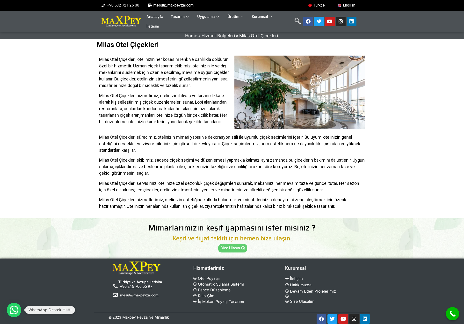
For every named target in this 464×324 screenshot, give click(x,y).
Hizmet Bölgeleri (218, 35)
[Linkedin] (351, 21)
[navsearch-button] (298, 21)
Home (191, 35)
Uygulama (206, 16)
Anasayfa (154, 16)
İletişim (152, 26)
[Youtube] (330, 21)
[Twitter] (319, 21)
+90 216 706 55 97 (136, 286)
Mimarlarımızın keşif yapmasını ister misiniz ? (232, 228)
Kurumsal (260, 16)
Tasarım (178, 16)
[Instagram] (341, 21)
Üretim (233, 16)
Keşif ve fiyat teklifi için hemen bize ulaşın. (232, 238)
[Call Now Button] (452, 313)
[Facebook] (308, 21)
